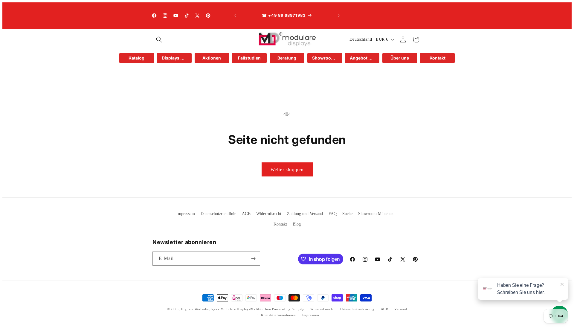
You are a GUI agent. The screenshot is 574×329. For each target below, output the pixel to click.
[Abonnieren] (253, 259)
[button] (159, 39)
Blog (297, 224)
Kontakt (280, 224)
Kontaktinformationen (278, 315)
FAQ (333, 213)
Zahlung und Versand (305, 213)
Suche (347, 213)
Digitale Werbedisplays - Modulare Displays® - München (226, 309)
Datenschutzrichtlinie (218, 213)
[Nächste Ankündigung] (338, 15)
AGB (246, 213)
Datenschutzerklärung (357, 309)
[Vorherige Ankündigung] (235, 15)
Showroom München (375, 213)
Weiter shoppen (287, 169)
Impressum (185, 213)
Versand (400, 309)
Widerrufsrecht (268, 213)
